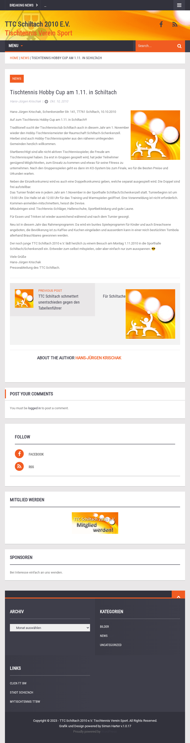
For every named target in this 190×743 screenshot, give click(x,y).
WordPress (109, 731)
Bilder (104, 626)
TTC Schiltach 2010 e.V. (37, 24)
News (16, 78)
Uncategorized (110, 645)
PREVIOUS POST (50, 290)
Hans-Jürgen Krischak (98, 358)
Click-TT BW (18, 683)
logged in (34, 408)
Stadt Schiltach (21, 692)
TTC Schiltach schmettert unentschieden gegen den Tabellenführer (59, 302)
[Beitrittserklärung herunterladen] (95, 523)
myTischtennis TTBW (25, 701)
